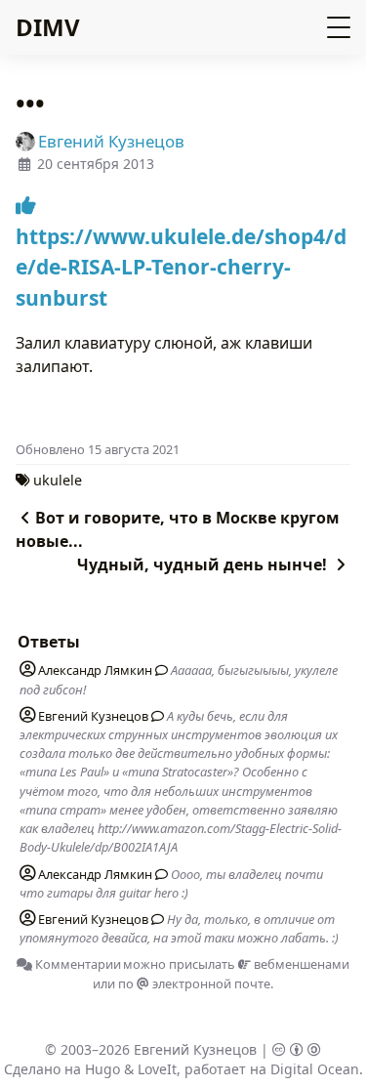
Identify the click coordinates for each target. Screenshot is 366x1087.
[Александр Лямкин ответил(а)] (158, 670)
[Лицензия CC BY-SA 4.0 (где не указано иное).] (296, 1049)
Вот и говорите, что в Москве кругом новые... (178, 529)
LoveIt (157, 1069)
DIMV (48, 27)
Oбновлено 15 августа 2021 (98, 449)
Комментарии (76, 964)
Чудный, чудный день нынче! (204, 564)
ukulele (57, 480)
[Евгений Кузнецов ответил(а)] (154, 716)
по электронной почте (194, 983)
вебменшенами (300, 964)
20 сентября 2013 (95, 163)
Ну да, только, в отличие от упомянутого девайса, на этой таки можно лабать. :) (179, 928)
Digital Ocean (314, 1069)
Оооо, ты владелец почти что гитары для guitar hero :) (171, 883)
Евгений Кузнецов (195, 1049)
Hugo (102, 1069)
